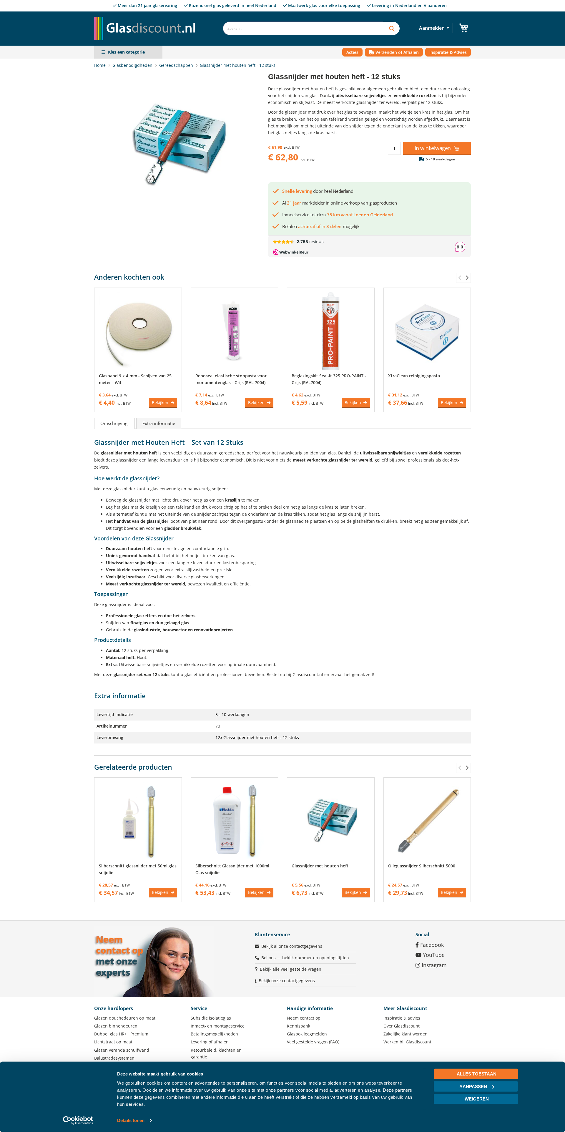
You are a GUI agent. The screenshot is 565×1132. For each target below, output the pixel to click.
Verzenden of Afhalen (396, 52)
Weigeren (477, 1098)
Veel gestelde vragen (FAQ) (313, 1042)
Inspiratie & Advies (448, 52)
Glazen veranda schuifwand (121, 1050)
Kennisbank (298, 1026)
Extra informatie (158, 423)
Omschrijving (114, 423)
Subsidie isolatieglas (211, 1018)
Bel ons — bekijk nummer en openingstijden (305, 957)
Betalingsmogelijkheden (214, 1034)
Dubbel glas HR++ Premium (121, 1034)
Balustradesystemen (114, 1058)
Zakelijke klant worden (405, 1034)
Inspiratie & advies (401, 1018)
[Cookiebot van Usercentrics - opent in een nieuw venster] (78, 1120)
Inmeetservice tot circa (337, 215)
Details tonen (130, 1120)
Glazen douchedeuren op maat (124, 1018)
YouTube (433, 954)
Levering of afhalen (210, 1042)
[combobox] (303, 28)
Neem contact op (303, 1018)
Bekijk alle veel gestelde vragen (290, 969)
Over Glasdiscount (401, 1026)
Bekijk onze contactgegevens (287, 980)
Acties (352, 52)
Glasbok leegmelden (307, 1034)
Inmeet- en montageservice (218, 1026)
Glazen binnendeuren (115, 1026)
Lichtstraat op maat (113, 1042)
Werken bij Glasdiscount (407, 1042)
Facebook (431, 944)
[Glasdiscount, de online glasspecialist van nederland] (146, 16)
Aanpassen (473, 1086)
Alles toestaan (476, 1073)
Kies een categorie (126, 52)
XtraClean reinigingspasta (414, 376)
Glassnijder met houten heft (320, 866)
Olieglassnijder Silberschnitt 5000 (421, 866)
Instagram (433, 965)
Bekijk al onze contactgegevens (291, 946)
